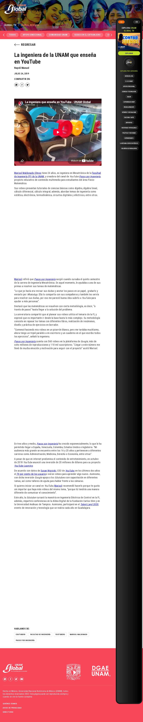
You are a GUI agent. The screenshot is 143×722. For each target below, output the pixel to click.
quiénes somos (10, 704)
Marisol (18, 279)
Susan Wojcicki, (49, 470)
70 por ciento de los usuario (31, 474)
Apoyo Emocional (32, 35)
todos (12, 35)
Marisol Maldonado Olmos (27, 173)
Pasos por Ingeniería (89, 176)
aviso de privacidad (12, 708)
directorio (8, 712)
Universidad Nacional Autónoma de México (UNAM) (40, 691)
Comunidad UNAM (58, 35)
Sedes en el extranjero (87, 35)
